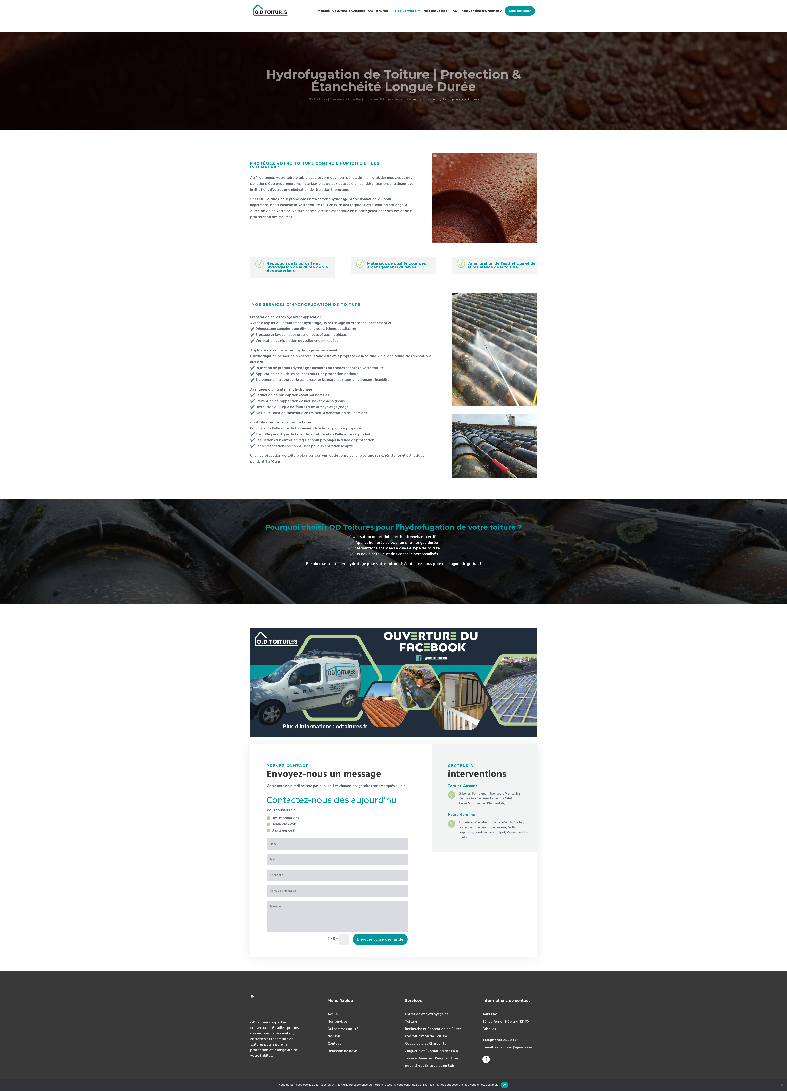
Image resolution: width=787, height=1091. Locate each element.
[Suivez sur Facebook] (486, 1059)
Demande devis (284, 824)
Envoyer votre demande (380, 939)
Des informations (285, 818)
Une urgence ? (283, 831)
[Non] (782, 1085)
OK (505, 1084)
